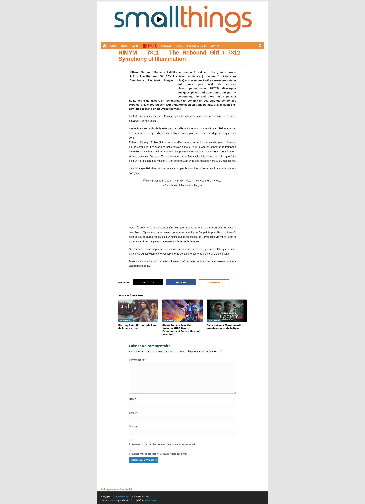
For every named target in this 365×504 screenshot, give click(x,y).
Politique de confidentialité (116, 489)
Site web (133, 426)
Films (124, 45)
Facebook (181, 282)
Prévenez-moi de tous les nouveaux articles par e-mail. (158, 453)
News (113, 45)
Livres (179, 45)
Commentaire (137, 359)
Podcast (166, 45)
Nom (132, 398)
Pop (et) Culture (196, 45)
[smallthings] (104, 45)
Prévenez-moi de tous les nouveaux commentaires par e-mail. (162, 444)
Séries (135, 45)
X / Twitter (148, 282)
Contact (216, 45)
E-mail (133, 412)
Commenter (214, 282)
